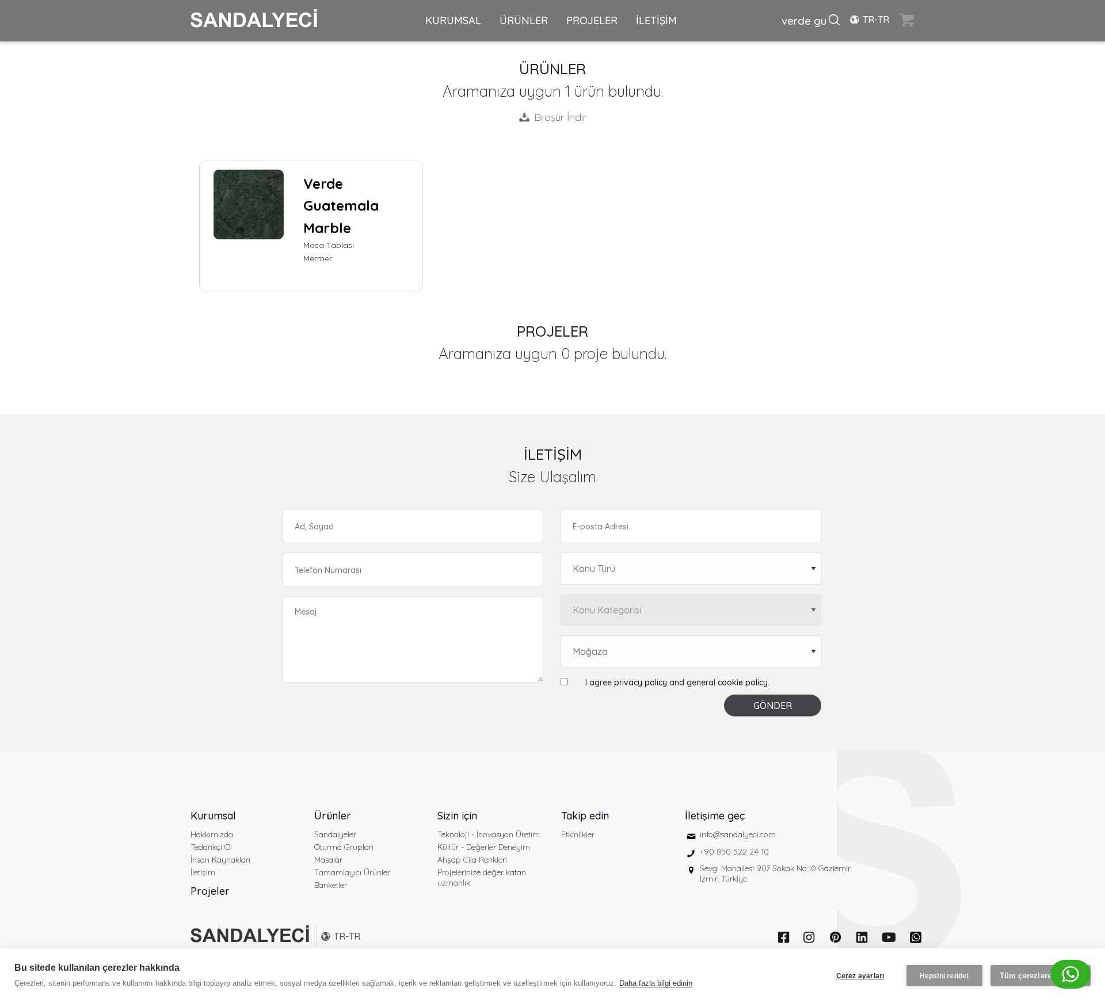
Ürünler (332, 815)
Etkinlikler (578, 834)
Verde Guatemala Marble (341, 206)
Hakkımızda (211, 834)
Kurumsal (213, 815)
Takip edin (585, 815)
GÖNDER (772, 705)
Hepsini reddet (944, 976)
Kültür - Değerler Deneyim (483, 847)
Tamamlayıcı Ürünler (352, 872)
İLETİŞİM (656, 20)
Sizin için (457, 815)
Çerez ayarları (860, 976)
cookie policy (743, 682)
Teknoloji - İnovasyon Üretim (488, 834)
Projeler (210, 891)
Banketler (330, 885)
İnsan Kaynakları (220, 860)
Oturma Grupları (344, 847)
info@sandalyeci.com (738, 834)
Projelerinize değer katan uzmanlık (481, 877)
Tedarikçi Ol (211, 847)
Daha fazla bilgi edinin (655, 983)
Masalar (328, 860)
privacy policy (640, 682)
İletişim (202, 872)
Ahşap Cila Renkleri (472, 860)
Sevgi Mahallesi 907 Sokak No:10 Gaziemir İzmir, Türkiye (775, 873)
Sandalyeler (335, 834)
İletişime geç (715, 815)
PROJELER (592, 20)
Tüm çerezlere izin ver (1040, 975)
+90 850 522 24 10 (734, 851)
